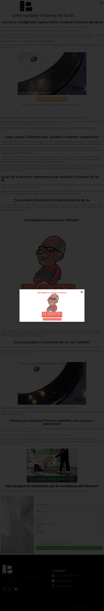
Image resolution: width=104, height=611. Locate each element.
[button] (81, 292)
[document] (52, 305)
